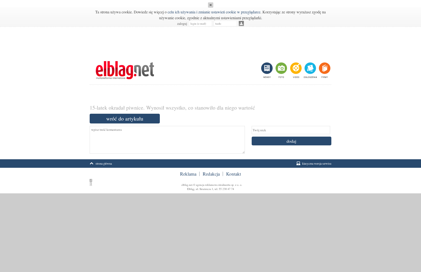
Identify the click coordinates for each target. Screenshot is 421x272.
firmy (324, 70)
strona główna (104, 163)
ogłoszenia (310, 70)
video (295, 70)
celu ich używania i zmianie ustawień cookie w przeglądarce (214, 11)
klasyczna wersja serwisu (316, 163)
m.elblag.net (125, 70)
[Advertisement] (210, 41)
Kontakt (233, 174)
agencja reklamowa (207, 185)
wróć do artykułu (124, 118)
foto (281, 70)
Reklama (188, 174)
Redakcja (211, 174)
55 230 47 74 (226, 189)
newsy (267, 70)
